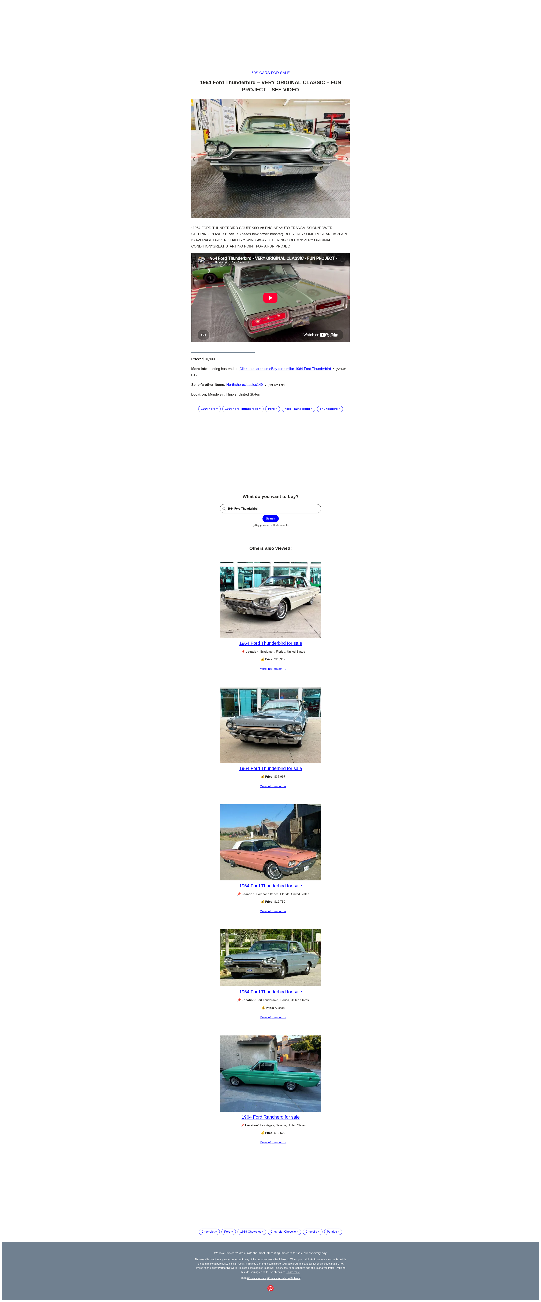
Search (270, 518)
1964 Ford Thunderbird (241, 408)
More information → (273, 668)
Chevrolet (208, 1231)
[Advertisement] (270, 31)
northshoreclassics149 (244, 385)
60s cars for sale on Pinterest (284, 1278)
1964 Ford (208, 408)
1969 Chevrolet (250, 1231)
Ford (271, 408)
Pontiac (332, 1231)
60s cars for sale (270, 73)
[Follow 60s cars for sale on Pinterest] (270, 1290)
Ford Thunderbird (297, 408)
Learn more (293, 1272)
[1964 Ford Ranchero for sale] (270, 1110)
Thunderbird (329, 408)
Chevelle (311, 1231)
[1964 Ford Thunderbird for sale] (270, 637)
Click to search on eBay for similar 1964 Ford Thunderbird (285, 369)
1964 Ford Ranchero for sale (271, 1117)
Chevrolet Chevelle (283, 1231)
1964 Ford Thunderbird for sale (270, 643)
